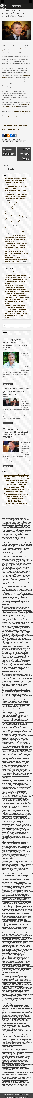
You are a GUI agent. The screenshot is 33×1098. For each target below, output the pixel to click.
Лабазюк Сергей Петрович (10, 780)
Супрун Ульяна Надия (9, 968)
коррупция (14, 500)
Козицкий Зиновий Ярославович (12, 737)
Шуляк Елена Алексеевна (16, 1068)
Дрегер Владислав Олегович (19, 665)
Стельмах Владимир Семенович (12, 965)
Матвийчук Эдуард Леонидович (19, 818)
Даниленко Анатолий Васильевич (13, 646)
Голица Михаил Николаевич (11, 627)
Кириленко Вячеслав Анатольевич (13, 722)
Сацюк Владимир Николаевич (20, 937)
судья (20, 503)
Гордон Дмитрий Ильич (24, 633)
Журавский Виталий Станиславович (15, 684)
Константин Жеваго (8, 141)
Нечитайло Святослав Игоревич (20, 851)
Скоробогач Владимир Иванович (15, 951)
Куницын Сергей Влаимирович (22, 772)
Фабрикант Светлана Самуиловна (13, 1011)
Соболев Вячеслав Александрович (12, 957)
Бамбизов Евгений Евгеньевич (11, 547)
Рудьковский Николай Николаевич (18, 925)
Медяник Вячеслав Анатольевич (19, 824)
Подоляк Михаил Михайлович (12, 898)
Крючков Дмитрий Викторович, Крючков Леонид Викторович (15, 763)
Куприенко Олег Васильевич (11, 773)
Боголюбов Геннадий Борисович (15, 567)
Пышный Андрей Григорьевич (19, 913)
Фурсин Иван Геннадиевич (19, 1020)
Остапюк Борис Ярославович (19, 868)
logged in (11, 169)
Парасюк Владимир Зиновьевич (12, 879)
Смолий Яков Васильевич (21, 956)
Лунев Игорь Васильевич (20, 800)
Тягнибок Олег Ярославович (21, 1001)
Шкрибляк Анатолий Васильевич (12, 1061)
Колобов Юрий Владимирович (19, 739)
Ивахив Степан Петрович (10, 702)
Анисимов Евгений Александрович (13, 530)
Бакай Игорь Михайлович (17, 544)
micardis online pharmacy (12, 291)
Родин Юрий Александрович (11, 923)
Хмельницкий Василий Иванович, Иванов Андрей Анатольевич (15, 1025)
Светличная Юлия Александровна (13, 938)
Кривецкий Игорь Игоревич (20, 757)
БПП (5, 476)
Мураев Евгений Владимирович (21, 837)
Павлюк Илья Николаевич (19, 875)
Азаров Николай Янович (16, 523)
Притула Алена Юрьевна (20, 905)
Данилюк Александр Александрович (16, 647)
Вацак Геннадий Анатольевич (11, 592)
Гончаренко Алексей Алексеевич (12, 630)
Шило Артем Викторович (23, 1057)
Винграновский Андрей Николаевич (20, 596)
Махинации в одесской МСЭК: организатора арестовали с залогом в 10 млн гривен (17, 253)
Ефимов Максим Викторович (15, 677)
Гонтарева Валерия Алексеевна (22, 629)
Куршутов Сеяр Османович (11, 776)
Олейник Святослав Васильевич (12, 861)
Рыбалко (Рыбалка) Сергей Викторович (14, 927)
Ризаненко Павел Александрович (12, 921)
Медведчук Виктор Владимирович (12, 822)
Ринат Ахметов (12, 491)
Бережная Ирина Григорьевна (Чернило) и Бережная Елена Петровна (17, 562)
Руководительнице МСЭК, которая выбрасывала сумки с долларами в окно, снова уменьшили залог (16, 204)
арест (28, 494)
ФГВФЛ (24, 494)
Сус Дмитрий (24, 970)
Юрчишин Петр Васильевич (19, 1074)
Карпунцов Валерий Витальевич (12, 715)
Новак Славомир (20, 855)
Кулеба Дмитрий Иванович (19, 769)
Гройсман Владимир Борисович (21, 639)
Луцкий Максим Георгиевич (11, 804)
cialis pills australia (11, 272)
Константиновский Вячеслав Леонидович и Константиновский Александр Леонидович (16, 743)
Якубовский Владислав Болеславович (14, 1077)
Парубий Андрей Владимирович (15, 880)
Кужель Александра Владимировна (13, 765)
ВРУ (8, 476)
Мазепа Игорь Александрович (12, 810)
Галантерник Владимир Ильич (21, 610)
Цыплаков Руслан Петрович (20, 1036)
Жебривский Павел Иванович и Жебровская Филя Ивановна (16, 682)
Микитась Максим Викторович (23, 831)
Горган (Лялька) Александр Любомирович (14, 630)
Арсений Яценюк (23, 475)
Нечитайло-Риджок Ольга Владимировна (15, 853)
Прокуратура (25, 489)
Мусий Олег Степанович (10, 839)
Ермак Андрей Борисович (24, 675)
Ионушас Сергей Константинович (12, 707)
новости (10, 503)
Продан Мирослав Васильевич (20, 907)
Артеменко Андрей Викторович (21, 533)
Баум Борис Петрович (9, 549)
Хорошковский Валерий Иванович (13, 1030)
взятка (18, 496)
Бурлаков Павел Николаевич (18, 580)
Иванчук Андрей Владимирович (13, 700)
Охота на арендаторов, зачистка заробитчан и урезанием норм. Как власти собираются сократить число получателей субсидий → (25, 154)
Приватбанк (18, 489)
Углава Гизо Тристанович (10, 1004)
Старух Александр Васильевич (20, 964)
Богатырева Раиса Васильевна (20, 566)
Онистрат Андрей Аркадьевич (22, 864)
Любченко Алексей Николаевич (18, 806)
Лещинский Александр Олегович (14, 790)
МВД (17, 484)
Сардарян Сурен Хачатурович (11, 935)
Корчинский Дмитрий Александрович (16, 748)
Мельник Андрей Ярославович (12, 825)
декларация (12, 498)
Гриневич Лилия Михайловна (12, 637)
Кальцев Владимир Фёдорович (14, 711)
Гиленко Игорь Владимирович (15, 620)
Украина (8, 493)
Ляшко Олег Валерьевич (9, 807)
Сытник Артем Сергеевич (10, 972)
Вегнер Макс (26, 592)
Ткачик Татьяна (16, 984)
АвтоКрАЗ (8, 139)
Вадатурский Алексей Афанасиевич (13, 589)
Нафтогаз (11, 487)
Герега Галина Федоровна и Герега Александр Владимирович (16, 618)
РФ (4, 491)
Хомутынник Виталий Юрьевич (12, 1029)
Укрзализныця (17, 494)
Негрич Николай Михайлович (20, 847)
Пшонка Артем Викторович (11, 911)
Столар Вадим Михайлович (24, 966)
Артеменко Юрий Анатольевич (12, 534)
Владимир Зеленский (14, 478)
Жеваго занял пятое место (21, 111)
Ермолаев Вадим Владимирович (12, 677)
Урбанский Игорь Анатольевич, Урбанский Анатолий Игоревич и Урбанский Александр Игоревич (16, 1007)
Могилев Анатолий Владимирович (13, 832)
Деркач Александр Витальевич (15, 655)
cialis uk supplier (10, 285)
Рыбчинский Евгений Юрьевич (12, 928)
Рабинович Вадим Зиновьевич (12, 916)
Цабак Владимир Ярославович (12, 1035)
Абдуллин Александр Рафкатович (14, 518)
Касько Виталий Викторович (15, 715)
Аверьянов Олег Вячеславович (11, 522)
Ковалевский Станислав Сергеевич (13, 732)
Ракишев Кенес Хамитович (16, 917)
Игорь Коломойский (16, 481)
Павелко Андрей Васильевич (11, 874)
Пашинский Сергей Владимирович (21, 885)
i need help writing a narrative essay (15, 297)
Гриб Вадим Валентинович (10, 634)
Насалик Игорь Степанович (21, 844)
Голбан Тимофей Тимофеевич (20, 626)
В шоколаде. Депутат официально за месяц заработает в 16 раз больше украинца (16, 273)
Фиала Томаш (21, 1012)
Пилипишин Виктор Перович (11, 891)
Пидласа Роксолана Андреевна (20, 890)
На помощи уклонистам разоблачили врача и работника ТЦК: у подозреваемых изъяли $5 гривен (17, 188)
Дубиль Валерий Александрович (12, 667)
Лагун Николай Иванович (21, 784)
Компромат (10, 484)
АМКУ (6, 475)
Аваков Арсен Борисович (20, 521)
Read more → (8, 384)
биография (11, 496)
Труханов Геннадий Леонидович (21, 997)
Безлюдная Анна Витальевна (11, 555)
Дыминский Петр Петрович (22, 670)
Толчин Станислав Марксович (22, 987)
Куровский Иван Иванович (19, 774)
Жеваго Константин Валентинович (17, 683)
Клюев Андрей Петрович (10, 730)
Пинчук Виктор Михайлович (20, 893)
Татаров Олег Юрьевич (17, 978)
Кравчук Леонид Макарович (22, 754)
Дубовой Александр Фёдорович (15, 667)
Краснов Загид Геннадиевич (11, 755)
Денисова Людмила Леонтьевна (19, 653)
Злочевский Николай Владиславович (14, 694)
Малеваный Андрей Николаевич (21, 813)
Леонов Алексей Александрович (15, 789)
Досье (20, 480)
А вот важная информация (11, 518)
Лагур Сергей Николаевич (10, 786)
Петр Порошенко (14, 487)
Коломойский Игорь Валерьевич (12, 741)
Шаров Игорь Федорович (10, 1049)
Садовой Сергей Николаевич (18, 934)
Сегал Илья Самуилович (20, 941)
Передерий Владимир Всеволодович (13, 886)
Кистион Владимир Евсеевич (18, 723)
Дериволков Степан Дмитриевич (12, 655)
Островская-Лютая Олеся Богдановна (14, 869)
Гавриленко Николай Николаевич (13, 607)
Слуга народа (25, 491)
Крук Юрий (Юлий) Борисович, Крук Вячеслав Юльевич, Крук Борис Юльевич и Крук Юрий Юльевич (16, 760)
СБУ (20, 491)
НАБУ (21, 484)
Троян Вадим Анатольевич (18, 994)
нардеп (23, 501)
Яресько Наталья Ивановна (19, 1080)
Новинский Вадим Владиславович (13, 857)
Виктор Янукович (16, 476)
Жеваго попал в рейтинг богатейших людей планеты (15, 117)
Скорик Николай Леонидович (11, 950)
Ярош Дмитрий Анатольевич (15, 1083)
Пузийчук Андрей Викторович (23, 910)
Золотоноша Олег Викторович (11, 695)
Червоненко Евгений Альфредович (21, 1041)
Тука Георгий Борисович (10, 998)
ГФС (28, 478)
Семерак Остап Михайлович (11, 946)
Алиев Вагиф (19, 525)
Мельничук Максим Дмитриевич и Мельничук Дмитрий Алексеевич (14, 828)
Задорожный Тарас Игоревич (11, 690)
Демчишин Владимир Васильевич (13, 651)
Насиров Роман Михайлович (11, 846)
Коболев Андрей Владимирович (21, 731)
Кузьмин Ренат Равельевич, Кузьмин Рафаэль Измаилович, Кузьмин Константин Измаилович (16, 767)
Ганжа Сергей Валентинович (19, 612)
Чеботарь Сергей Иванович (10, 1039)
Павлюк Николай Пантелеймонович (13, 876)
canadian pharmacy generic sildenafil (16, 277)
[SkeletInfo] (16, 6)
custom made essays (10, 305)
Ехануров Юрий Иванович (24, 678)
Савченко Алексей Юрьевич (11, 933)
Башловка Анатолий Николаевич (12, 552)
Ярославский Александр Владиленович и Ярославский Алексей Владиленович (15, 1082)
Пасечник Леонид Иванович (18, 882)
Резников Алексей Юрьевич (19, 920)
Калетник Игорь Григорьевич (11, 711)
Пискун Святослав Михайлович (16, 894)
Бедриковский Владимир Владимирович (15, 554)
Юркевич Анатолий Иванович (12, 1072)
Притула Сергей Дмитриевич (11, 906)
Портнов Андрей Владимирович (20, 901)
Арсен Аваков (13, 475)
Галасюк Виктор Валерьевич (11, 611)
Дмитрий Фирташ (11, 480)
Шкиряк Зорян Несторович (19, 1060)
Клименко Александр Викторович (13, 726)
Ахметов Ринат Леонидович (20, 540)
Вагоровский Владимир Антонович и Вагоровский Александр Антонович (14, 587)
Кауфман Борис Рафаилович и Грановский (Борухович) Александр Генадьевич (14, 718)
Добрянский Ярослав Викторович (12, 663)
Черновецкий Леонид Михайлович (13, 1042)
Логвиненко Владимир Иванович (20, 796)
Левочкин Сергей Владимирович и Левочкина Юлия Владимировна (16, 787)
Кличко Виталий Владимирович (21, 728)
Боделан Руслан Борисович (21, 571)
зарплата (19, 498)
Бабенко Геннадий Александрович (13, 543)
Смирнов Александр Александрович (12, 953)
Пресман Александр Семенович (12, 902)
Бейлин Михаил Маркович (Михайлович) (17, 555)
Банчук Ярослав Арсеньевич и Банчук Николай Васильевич (17, 547)
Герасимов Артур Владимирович (12, 616)
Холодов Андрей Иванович (17, 1028)
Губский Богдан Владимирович (12, 641)
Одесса (17, 487)
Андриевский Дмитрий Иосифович (19, 529)
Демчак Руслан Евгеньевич (17, 649)
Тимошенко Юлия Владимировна (12, 982)
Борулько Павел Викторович (11, 576)
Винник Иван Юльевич (9, 597)
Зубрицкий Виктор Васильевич (23, 697)
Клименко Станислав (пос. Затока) (16, 726)
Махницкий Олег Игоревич (11, 820)
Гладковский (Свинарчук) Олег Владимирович (13, 621)
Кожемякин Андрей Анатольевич (22, 735)
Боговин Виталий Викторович (11, 567)
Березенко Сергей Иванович (17, 563)
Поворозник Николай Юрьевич (21, 897)
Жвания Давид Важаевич (10, 681)
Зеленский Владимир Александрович (14, 692)
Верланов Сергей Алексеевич (11, 594)
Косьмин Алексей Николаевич (22, 750)
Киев (25, 482)
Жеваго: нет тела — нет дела (10, 129)
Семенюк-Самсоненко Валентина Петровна (15, 945)
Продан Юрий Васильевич (10, 909)
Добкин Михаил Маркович (19, 661)
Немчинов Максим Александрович (13, 849)
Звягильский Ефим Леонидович (21, 691)
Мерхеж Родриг (15, 829)
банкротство (16, 139)
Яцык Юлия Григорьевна (20, 1085)
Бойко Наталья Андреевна (10, 572)
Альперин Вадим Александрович (16, 525)
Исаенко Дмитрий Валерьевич (23, 708)
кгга (23, 498)
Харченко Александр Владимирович (14, 1023)
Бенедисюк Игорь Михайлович (12, 560)
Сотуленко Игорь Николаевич (20, 960)
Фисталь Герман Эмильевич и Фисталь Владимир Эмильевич (15, 1015)
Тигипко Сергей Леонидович (22, 980)
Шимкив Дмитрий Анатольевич (12, 1059)
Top (29, 1094)
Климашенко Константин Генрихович (14, 724)
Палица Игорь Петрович (24, 878)
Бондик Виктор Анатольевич (20, 575)
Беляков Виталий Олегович (21, 559)
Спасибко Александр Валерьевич (12, 961)
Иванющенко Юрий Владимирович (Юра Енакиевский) (17, 700)
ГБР (21, 478)
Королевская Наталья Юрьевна (12, 747)
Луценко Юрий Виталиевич (23, 803)
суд (24, 141)
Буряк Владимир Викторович (16, 581)
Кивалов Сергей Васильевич (19, 720)
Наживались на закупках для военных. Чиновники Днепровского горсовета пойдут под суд (16, 216)
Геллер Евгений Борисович (19, 615)
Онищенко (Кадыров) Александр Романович (16, 865)
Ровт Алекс (27, 921)
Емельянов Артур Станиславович (13, 674)
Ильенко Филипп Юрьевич (10, 705)
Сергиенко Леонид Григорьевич (23, 949)
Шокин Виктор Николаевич (20, 1064)
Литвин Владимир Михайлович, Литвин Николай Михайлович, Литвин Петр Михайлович (16, 794)
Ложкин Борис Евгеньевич (10, 798)
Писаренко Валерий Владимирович (13, 894)
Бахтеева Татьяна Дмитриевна (19, 551)
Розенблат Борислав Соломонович (15, 923)
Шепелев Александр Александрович (13, 1056)
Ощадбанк (19, 141)
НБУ (25, 484)
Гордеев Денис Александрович (16, 632)
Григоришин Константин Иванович (21, 635)
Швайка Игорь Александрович (22, 1050)
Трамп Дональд (16, 990)
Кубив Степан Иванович (23, 764)
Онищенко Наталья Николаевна (12, 867)
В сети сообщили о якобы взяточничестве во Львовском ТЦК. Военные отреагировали (16, 210)
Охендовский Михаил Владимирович (14, 871)
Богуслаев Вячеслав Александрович (12, 570)
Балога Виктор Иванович (24, 545)
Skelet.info (17, 1096)
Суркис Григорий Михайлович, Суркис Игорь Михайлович (15, 970)
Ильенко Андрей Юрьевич (22, 704)
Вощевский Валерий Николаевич (14, 603)
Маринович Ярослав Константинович (14, 814)
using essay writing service (13, 311)
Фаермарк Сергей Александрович (16, 1011)
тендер (24, 503)
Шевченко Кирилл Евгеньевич (20, 1055)
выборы (23, 496)
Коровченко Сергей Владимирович (21, 746)
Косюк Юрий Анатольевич (10, 751)
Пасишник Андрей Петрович (11, 883)
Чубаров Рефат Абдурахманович (12, 1045)
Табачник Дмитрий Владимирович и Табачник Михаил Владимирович (17, 975)
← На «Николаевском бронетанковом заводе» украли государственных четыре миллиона (8, 151)
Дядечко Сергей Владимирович (12, 671)
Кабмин (20, 482)
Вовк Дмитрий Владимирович (18, 598)
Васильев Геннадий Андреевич (22, 590)
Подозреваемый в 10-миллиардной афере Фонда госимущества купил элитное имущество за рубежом (16, 196)
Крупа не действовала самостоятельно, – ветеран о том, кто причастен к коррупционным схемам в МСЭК (17, 229)
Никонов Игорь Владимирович (12, 854)
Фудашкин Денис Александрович (20, 1018)
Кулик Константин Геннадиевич (12, 770)
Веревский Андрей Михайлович (21, 593)
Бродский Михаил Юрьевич (18, 578)
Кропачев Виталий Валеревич (11, 758)
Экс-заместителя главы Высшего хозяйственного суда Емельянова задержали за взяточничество (15, 180)
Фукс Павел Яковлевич (9, 1019)
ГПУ (24, 478)
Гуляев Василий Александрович (14, 641)
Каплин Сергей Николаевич (18, 714)
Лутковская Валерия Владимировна (13, 802)
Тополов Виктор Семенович (10, 988)
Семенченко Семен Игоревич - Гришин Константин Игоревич (15, 943)
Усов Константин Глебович (24, 1008)
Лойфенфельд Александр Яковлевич (15, 798)
